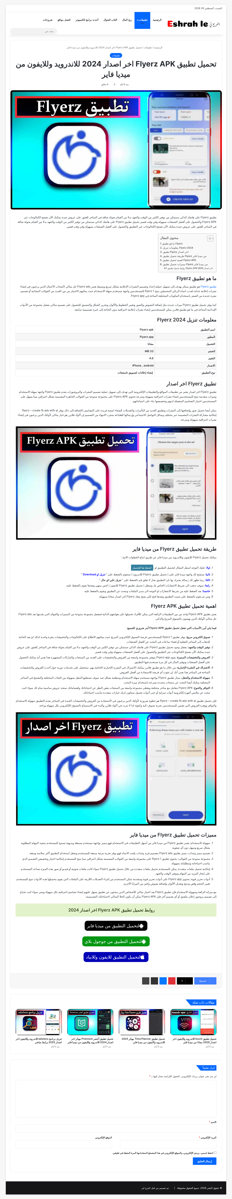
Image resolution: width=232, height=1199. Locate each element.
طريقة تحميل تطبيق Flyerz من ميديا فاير (185, 256)
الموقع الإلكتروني (103, 1137)
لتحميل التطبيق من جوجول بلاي (113, 941)
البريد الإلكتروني (207, 1137)
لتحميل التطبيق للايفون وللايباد (113, 957)
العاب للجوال (110, 20)
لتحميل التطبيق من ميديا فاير (113, 925)
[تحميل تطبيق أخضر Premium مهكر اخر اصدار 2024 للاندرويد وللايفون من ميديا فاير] (90, 1022)
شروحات (48, 20)
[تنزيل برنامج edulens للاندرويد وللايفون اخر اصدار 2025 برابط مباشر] (39, 1022)
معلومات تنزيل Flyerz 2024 (178, 247)
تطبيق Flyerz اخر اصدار (175, 251)
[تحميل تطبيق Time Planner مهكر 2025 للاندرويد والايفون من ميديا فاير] (142, 1022)
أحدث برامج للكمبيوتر (87, 20)
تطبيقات (143, 20)
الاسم (212, 1122)
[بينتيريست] (171, 981)
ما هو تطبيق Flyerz (172, 243)
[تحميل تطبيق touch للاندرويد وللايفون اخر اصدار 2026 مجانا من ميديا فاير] (193, 1022)
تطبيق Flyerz (208, 286)
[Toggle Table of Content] (208, 238)
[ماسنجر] (163, 981)
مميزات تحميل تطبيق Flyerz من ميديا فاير (185, 264)
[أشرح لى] (195, 23)
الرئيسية (157, 20)
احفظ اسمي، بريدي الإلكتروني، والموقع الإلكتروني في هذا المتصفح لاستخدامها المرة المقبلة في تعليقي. (162, 1152)
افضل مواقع (64, 20)
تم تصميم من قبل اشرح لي (155, 1187)
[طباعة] (145, 981)
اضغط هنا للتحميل (142, 567)
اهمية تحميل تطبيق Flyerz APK (179, 260)
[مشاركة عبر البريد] (154, 981)
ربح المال (127, 20)
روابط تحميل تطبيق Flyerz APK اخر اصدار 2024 (190, 268)
